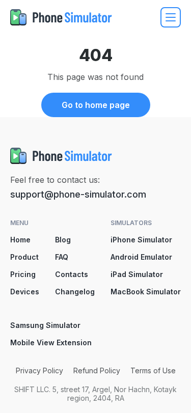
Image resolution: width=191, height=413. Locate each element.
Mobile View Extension (51, 342)
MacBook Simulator (146, 291)
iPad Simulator (137, 274)
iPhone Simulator (141, 239)
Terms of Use (153, 370)
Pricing (23, 274)
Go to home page (96, 105)
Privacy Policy (39, 370)
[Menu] (170, 17)
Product (24, 257)
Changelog (75, 291)
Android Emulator (141, 257)
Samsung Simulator (45, 325)
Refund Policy (96, 370)
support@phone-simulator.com (78, 194)
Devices (24, 291)
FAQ (61, 257)
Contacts (71, 274)
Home (20, 239)
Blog (63, 239)
